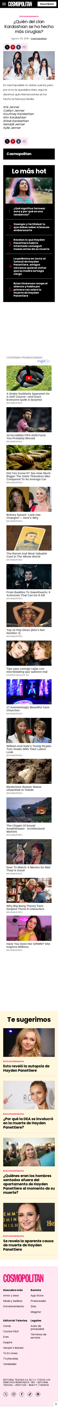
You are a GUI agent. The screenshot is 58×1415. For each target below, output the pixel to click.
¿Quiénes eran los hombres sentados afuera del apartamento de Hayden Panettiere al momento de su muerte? (29, 1184)
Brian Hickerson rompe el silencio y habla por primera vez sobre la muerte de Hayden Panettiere (31, 289)
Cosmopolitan (39, 38)
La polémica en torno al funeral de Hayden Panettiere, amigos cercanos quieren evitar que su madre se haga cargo (30, 266)
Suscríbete (47, 4)
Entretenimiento (29, 16)
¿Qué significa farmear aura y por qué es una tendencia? (29, 211)
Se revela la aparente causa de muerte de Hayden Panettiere (28, 1245)
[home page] (20, 4)
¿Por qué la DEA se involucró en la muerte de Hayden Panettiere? (28, 1123)
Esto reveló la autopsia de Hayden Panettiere (26, 1068)
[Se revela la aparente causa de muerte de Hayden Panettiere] (29, 1217)
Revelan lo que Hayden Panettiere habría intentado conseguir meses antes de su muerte (31, 244)
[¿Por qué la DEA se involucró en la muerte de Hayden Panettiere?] (29, 1095)
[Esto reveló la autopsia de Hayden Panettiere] (29, 1042)
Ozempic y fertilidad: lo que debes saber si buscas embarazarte (31, 227)
